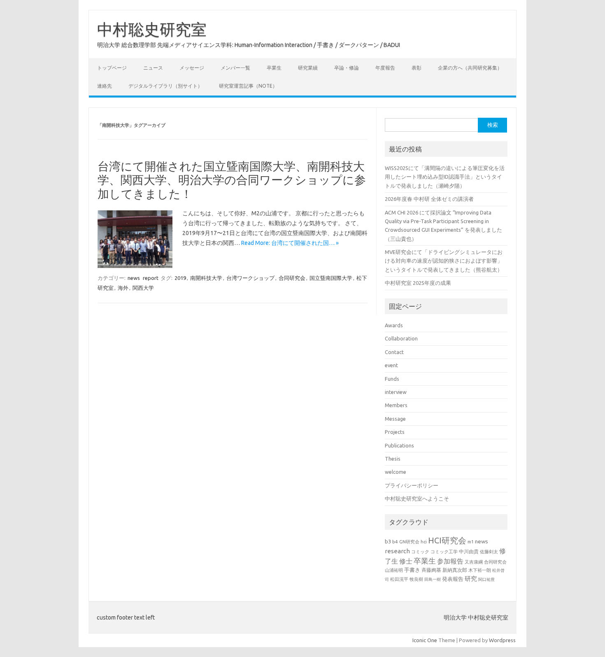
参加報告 (450, 561)
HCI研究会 (447, 540)
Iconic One (424, 640)
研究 (471, 578)
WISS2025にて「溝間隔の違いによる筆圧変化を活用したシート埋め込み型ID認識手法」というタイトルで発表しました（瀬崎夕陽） (445, 177)
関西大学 (143, 288)
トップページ (112, 67)
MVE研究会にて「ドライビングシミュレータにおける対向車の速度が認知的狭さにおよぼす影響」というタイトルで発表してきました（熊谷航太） (444, 261)
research (397, 551)
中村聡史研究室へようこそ (417, 498)
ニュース (153, 67)
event (391, 365)
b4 (395, 541)
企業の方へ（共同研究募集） (470, 67)
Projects (395, 432)
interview (396, 392)
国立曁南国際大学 (330, 278)
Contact (394, 352)
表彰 (416, 67)
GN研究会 (409, 541)
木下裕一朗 (479, 570)
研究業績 (308, 67)
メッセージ (191, 67)
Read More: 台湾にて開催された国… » (290, 243)
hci (424, 541)
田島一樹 (432, 579)
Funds (392, 379)
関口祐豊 (486, 579)
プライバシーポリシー (411, 485)
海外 (123, 288)
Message (395, 419)
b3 (388, 541)
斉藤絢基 (431, 570)
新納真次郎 (454, 570)
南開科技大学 (206, 278)
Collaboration (401, 338)
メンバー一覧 (235, 67)
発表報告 (452, 579)
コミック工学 (444, 551)
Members (396, 405)
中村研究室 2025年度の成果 (418, 283)
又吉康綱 (474, 561)
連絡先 (104, 86)
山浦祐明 (394, 570)
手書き (412, 570)
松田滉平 (399, 579)
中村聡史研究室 (152, 29)
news (134, 278)
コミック (420, 551)
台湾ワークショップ (250, 278)
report (150, 278)
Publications (399, 445)
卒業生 (274, 67)
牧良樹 (416, 579)
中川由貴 (469, 551)
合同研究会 (292, 278)
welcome (395, 472)
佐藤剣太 (489, 551)
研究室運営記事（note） (248, 86)
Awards (394, 325)
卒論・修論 (346, 67)
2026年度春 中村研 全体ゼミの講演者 (429, 199)
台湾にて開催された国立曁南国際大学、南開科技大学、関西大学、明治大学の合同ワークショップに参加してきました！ (232, 180)
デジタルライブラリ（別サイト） (165, 86)
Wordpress (502, 640)
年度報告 (385, 67)
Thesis (392, 458)
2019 (180, 278)
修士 (405, 561)
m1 (471, 541)
